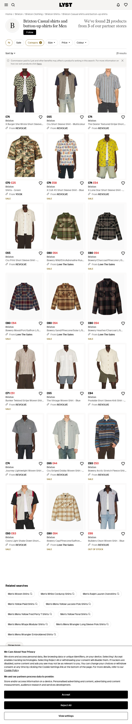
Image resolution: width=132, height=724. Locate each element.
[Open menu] (6, 5)
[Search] (13, 5)
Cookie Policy (11, 670)
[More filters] (9, 42)
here (39, 63)
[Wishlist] (125, 4)
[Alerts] (118, 4)
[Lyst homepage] (65, 5)
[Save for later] (40, 117)
